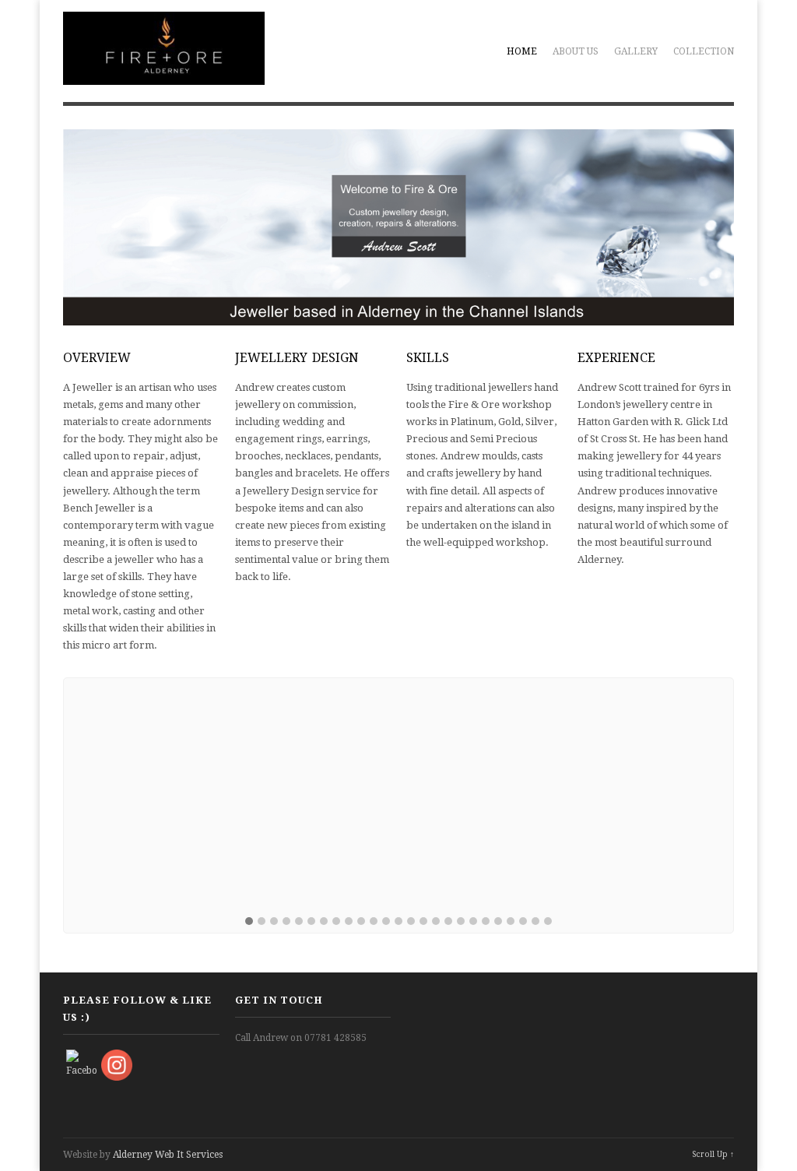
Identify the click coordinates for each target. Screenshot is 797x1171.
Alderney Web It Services (168, 1154)
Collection (703, 51)
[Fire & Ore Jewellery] (163, 76)
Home (522, 51)
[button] (249, 922)
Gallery (636, 51)
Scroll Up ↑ (713, 1154)
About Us (576, 51)
